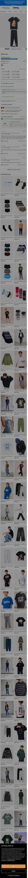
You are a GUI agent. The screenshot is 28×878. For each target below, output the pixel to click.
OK (13, 866)
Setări (13, 871)
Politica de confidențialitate (8, 860)
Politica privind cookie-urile (14, 858)
